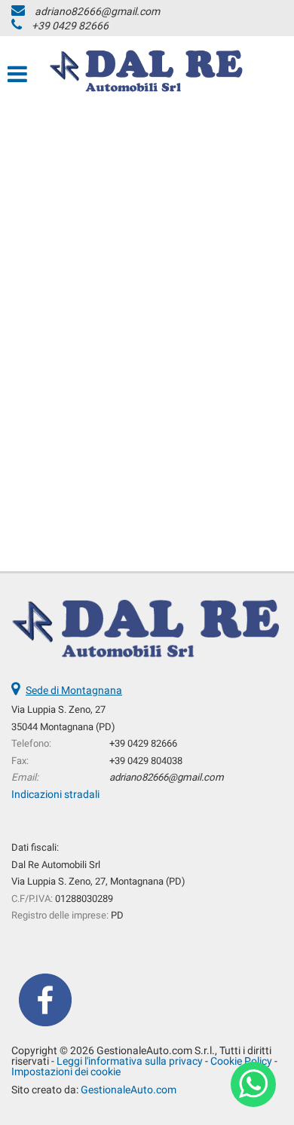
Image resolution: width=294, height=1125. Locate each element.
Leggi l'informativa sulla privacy (130, 1061)
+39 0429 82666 (70, 26)
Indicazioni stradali (55, 794)
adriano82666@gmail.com (97, 11)
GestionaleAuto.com (128, 1090)
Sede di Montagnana (74, 690)
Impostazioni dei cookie (66, 1071)
